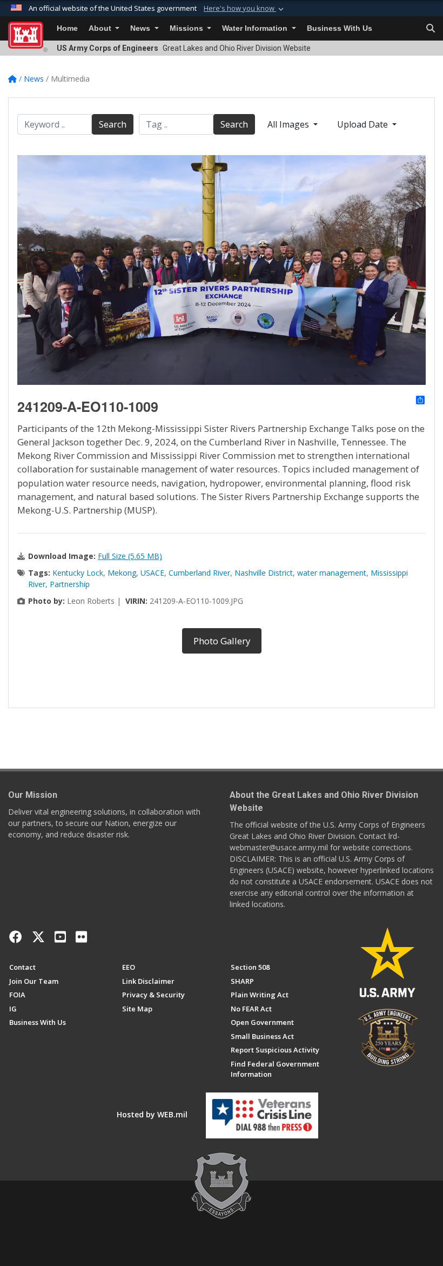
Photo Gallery (221, 641)
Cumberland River (199, 573)
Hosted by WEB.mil (152, 1114)
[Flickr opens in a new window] (81, 937)
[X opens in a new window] (38, 937)
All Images (289, 124)
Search (112, 124)
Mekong (122, 573)
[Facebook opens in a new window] (15, 937)
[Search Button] (430, 28)
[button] (245, 8)
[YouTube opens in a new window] (60, 937)
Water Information (256, 28)
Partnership (70, 584)
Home (67, 28)
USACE (152, 573)
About (101, 28)
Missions (187, 28)
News (141, 28)
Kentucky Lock (77, 573)
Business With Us (339, 28)
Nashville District (263, 573)
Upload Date (363, 124)
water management (331, 573)
